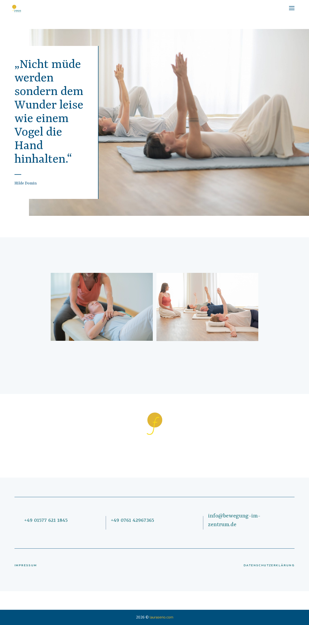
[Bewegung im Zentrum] (16, 8)
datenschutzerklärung (269, 565)
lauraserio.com (161, 617)
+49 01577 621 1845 (46, 520)
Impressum (25, 565)
